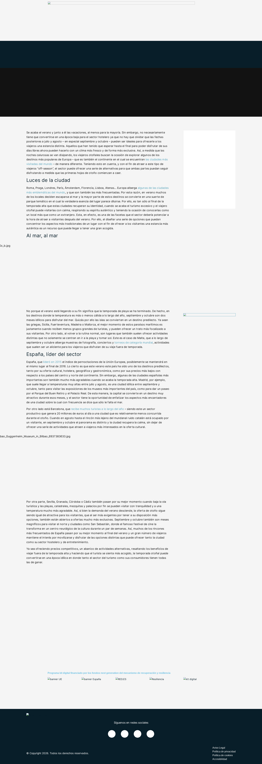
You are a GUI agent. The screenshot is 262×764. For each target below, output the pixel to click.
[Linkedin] (137, 734)
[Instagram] (150, 734)
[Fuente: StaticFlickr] (99, 276)
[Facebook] (112, 734)
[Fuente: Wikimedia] (99, 466)
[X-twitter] (124, 734)
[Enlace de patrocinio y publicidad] (121, 3)
